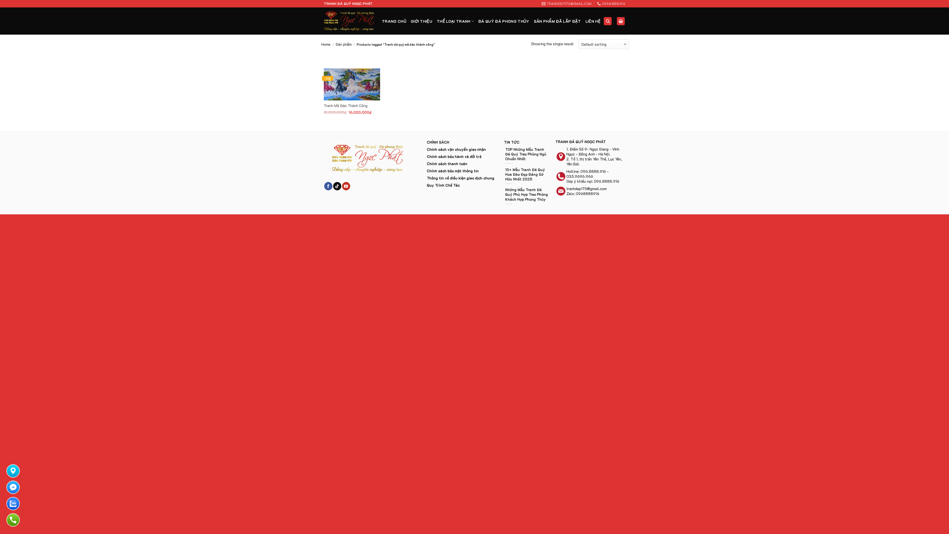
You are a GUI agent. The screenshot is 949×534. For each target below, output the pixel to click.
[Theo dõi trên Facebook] (328, 186)
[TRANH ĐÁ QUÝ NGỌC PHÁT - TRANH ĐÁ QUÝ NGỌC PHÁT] (349, 21)
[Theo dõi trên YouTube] (346, 186)
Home (325, 44)
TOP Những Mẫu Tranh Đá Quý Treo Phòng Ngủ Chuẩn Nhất (525, 154)
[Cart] (621, 21)
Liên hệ (593, 21)
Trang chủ (394, 21)
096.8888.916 (593, 171)
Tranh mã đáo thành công (345, 105)
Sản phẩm (344, 44)
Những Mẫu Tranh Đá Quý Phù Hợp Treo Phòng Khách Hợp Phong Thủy (526, 194)
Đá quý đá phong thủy (503, 21)
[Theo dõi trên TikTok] (337, 186)
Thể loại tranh (453, 21)
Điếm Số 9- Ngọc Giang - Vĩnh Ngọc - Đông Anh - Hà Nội (592, 151)
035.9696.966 (579, 176)
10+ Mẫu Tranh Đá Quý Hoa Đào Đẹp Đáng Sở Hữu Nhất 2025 (525, 174)
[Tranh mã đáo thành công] (352, 84)
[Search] (608, 21)
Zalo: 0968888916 (582, 193)
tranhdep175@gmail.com (586, 188)
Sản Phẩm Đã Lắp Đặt (557, 21)
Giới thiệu (421, 21)
